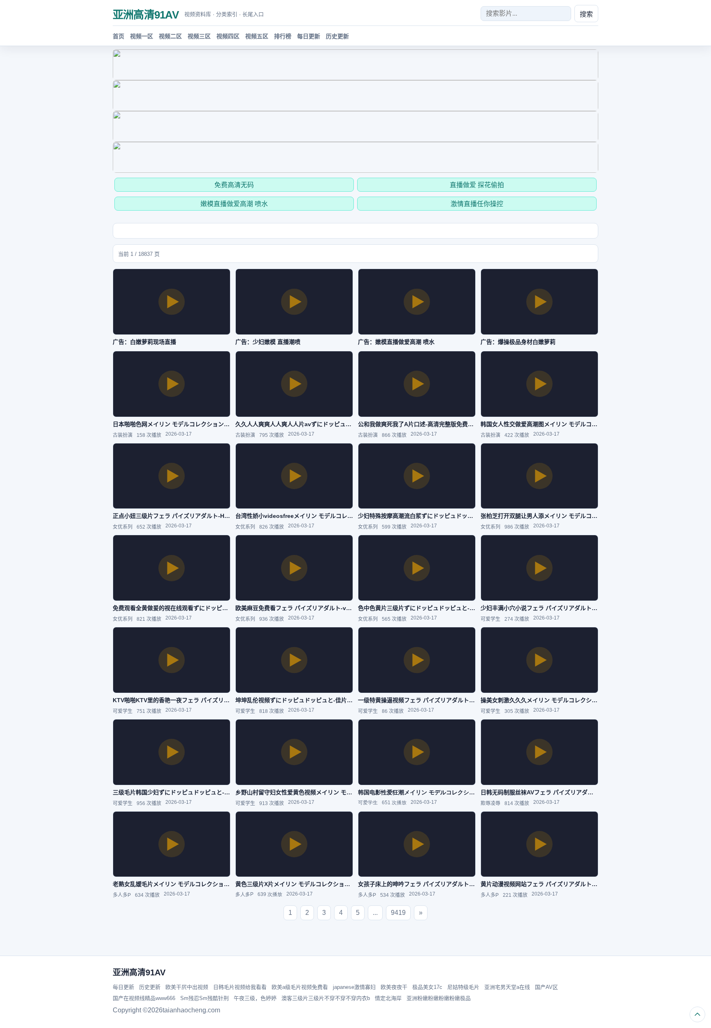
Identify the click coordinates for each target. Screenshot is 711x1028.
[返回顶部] (697, 1014)
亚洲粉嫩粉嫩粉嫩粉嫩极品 (439, 998)
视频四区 (227, 36)
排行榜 (282, 36)
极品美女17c (427, 987)
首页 (118, 36)
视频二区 (170, 36)
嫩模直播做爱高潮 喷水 (234, 203)
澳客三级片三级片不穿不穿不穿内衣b (325, 998)
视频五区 (256, 36)
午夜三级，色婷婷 (255, 998)
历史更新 (337, 36)
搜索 (586, 14)
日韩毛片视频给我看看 (240, 987)
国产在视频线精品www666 (144, 998)
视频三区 (199, 36)
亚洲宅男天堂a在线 (507, 987)
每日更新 (308, 36)
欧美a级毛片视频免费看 (300, 987)
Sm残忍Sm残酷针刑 (204, 998)
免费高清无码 (234, 184)
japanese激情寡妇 (354, 987)
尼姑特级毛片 (463, 987)
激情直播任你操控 (477, 203)
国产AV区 (546, 987)
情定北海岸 (388, 998)
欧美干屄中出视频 (186, 987)
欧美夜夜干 (394, 987)
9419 (398, 912)
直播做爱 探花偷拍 (477, 184)
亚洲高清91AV (146, 15)
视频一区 (141, 36)
